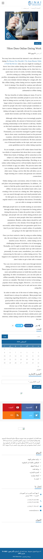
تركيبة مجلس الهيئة (33, 459)
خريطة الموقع (35, 466)
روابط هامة (36, 469)
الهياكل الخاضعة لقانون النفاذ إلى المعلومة (21, 393)
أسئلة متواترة (35, 475)
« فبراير (39, 369)
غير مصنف (38, 43)
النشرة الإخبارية (34, 472)
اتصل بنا (36, 479)
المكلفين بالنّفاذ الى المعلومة (30, 462)
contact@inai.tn (34, 510)
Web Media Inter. (17, 556)
